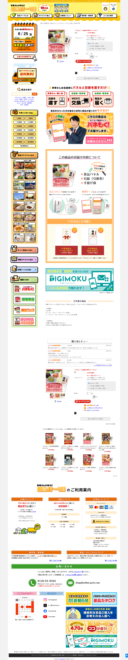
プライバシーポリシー (44, 655)
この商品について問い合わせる (94, 67)
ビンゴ (16, 99)
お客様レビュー (65, 15)
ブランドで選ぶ (69, 23)
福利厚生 (29, 103)
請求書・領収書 (87, 15)
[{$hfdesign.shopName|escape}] (23, 11)
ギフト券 (24, 103)
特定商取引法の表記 (56, 655)
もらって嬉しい (31, 101)
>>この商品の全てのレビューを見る (103, 365)
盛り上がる (23, 101)
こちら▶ (33, 511)
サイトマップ (35, 655)
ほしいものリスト (113, 5)
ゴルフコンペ (18, 97)
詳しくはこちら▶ (56, 560)
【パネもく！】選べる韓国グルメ (50, 467)
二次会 (29, 97)
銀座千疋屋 (77, 23)
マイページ (105, 5)
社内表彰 (26, 104)
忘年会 (25, 99)
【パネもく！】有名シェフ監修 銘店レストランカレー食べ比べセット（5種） (107, 448)
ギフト (19, 103)
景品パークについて (67, 655)
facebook (52, 611)
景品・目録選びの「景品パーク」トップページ (52, 23)
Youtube (51, 617)
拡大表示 (61, 61)
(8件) (97, 65)
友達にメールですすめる (92, 70)
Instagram (52, 600)
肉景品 (21, 99)
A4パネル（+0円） (94, 43)
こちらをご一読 (78, 571)
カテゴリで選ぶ (44, 15)
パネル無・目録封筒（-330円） (97, 46)
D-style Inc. (62, 659)
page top (115, 475)
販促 (33, 97)
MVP (21, 104)
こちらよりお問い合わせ (73, 575)
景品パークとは (22, 15)
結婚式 (24, 97)
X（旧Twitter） (54, 605)
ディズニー (31, 99)
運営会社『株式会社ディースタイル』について (84, 655)
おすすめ (16, 101)
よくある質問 (108, 15)
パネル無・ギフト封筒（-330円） (97, 48)
